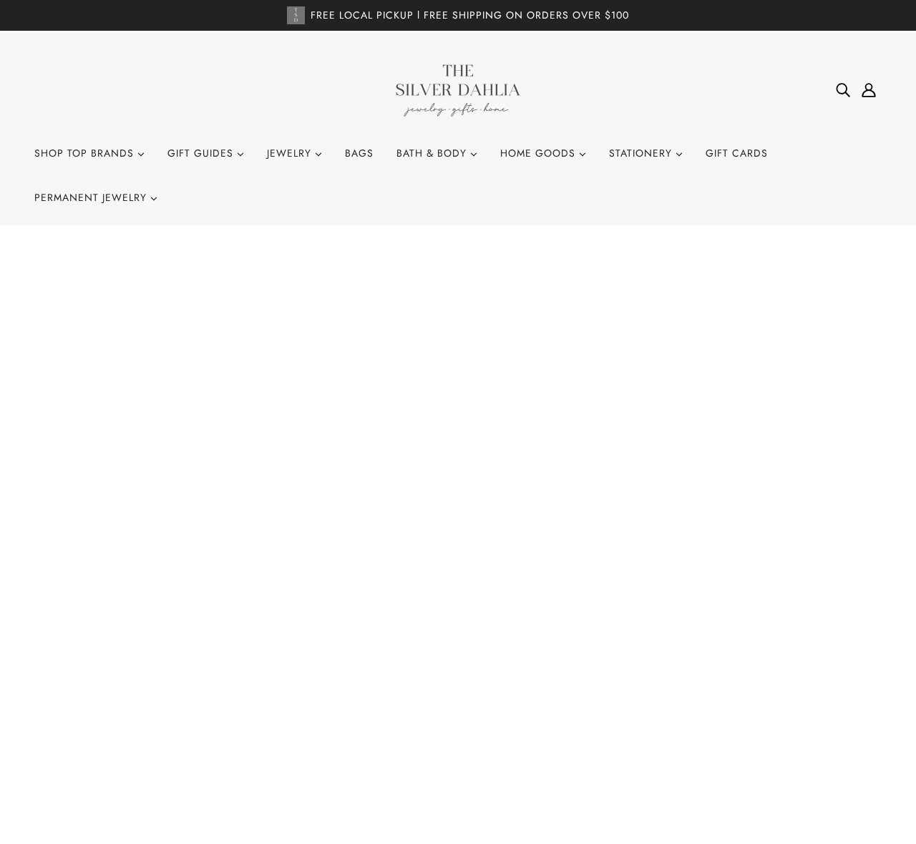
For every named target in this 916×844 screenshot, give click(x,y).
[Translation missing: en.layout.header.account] (869, 89)
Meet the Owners (458, 682)
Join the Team (448, 643)
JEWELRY (291, 153)
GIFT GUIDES (202, 153)
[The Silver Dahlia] (458, 89)
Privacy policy (451, 721)
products (589, 427)
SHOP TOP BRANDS (85, 153)
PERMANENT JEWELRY (92, 197)
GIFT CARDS (737, 153)
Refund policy (450, 701)
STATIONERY (642, 153)
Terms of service (456, 740)
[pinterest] (97, 694)
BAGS (359, 153)
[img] (843, 89)
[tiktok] (120, 694)
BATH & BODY (433, 153)
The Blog (436, 663)
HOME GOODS (539, 153)
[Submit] (852, 659)
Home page (417, 427)
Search (431, 605)
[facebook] (51, 694)
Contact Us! (443, 624)
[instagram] (74, 694)
